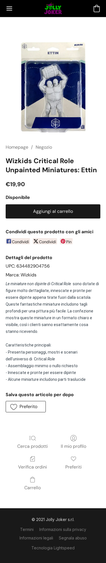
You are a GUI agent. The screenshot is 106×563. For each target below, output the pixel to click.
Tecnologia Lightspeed (53, 547)
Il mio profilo (73, 446)
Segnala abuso (73, 537)
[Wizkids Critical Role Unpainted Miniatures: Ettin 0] (53, 87)
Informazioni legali (36, 537)
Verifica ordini (32, 467)
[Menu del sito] (9, 8)
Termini (27, 529)
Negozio (44, 147)
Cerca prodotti (32, 446)
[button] (53, 8)
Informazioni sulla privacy (62, 529)
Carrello (32, 488)
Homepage (17, 147)
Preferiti (73, 467)
